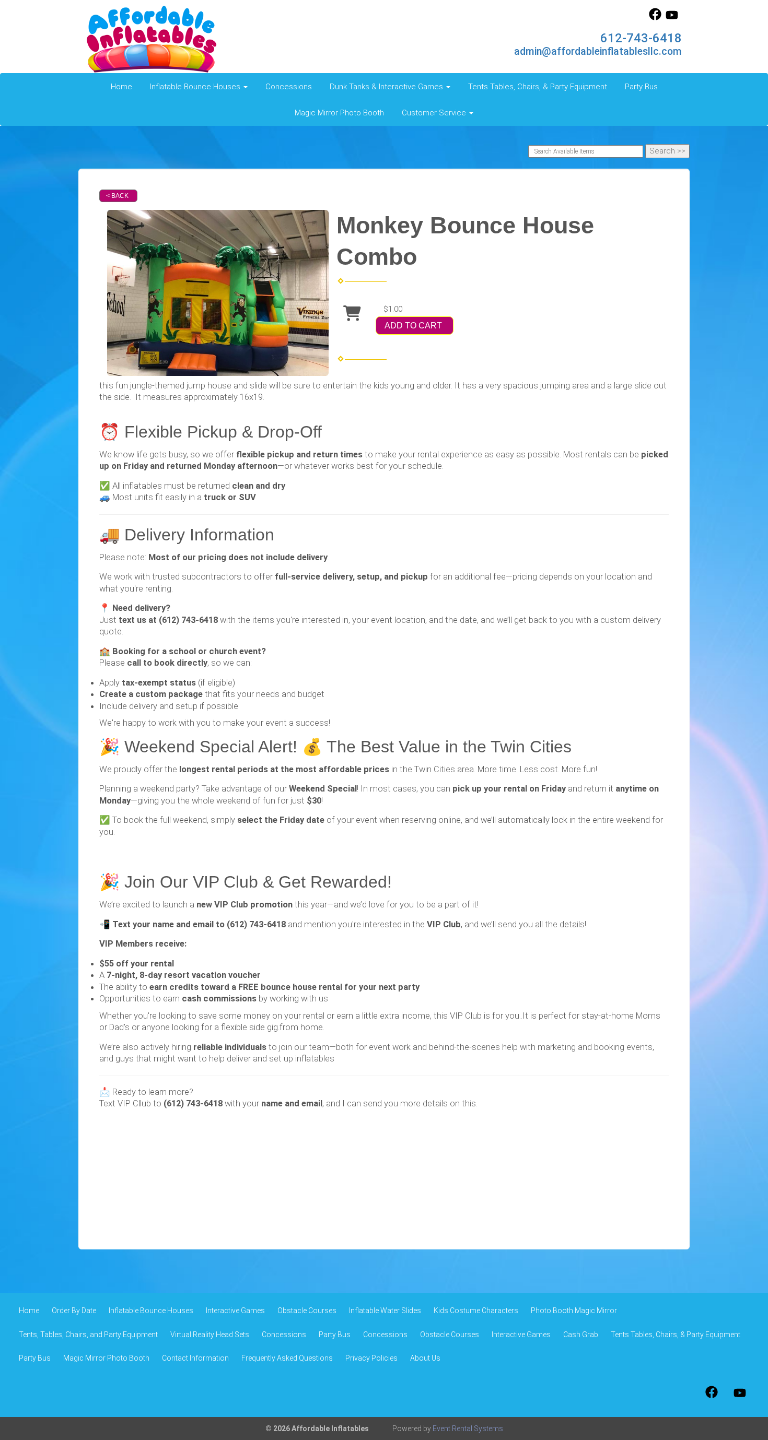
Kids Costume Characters (476, 1310)
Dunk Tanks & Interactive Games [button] (387, 86)
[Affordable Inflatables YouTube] (672, 17)
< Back (117, 195)
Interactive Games (235, 1310)
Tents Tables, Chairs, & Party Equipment (537, 86)
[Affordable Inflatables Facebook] (655, 17)
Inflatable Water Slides (385, 1310)
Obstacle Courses (306, 1310)
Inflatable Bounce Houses (151, 1310)
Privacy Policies (371, 1358)
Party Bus (641, 86)
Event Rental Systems (468, 1428)
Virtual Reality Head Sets (209, 1334)
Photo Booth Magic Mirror (574, 1310)
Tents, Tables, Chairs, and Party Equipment (88, 1334)
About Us (425, 1358)
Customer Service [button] (435, 112)
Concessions (288, 86)
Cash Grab (580, 1334)
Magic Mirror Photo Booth (339, 112)
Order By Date (74, 1310)
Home (121, 86)
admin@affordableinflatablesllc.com (598, 51)
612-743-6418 (641, 38)
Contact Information (195, 1358)
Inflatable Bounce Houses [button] (196, 86)
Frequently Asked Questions (287, 1358)
